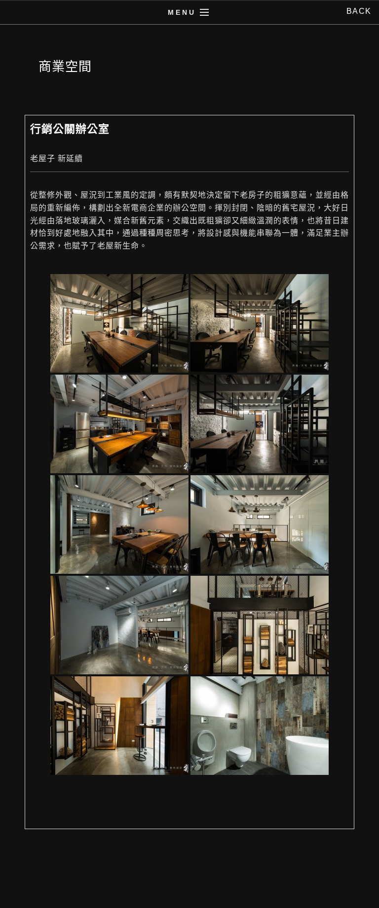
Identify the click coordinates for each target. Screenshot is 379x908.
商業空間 (65, 66)
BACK (359, 11)
